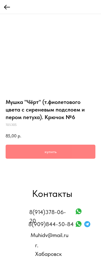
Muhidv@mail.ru (49, 235)
